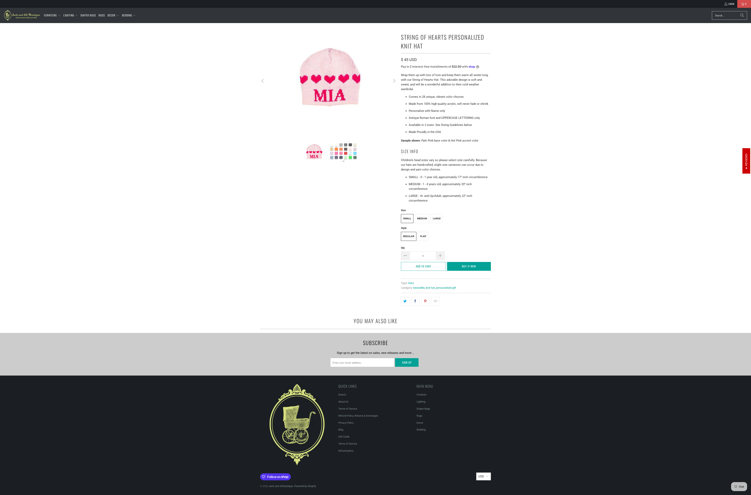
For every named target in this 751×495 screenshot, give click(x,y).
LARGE (437, 218)
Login (731, 3)
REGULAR (408, 236)
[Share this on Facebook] (415, 301)
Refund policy (345, 450)
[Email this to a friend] (435, 301)
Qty (403, 247)
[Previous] (263, 81)
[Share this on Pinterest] (425, 301)
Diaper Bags (423, 408)
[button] (52, 15)
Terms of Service (347, 408)
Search (342, 394)
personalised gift (446, 287)
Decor (420, 422)
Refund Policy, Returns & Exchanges (358, 415)
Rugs (419, 415)
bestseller (419, 287)
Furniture (421, 394)
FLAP (423, 236)
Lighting (421, 401)
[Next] (394, 81)
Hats (411, 283)
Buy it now (469, 266)
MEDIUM (422, 218)
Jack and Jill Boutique (281, 486)
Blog (340, 429)
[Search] (742, 15)
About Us (343, 401)
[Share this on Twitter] (405, 301)
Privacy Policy (346, 422)
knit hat (430, 287)
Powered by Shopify (305, 486)
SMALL (407, 218)
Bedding (421, 429)
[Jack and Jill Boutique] (22, 15)
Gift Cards (343, 436)
